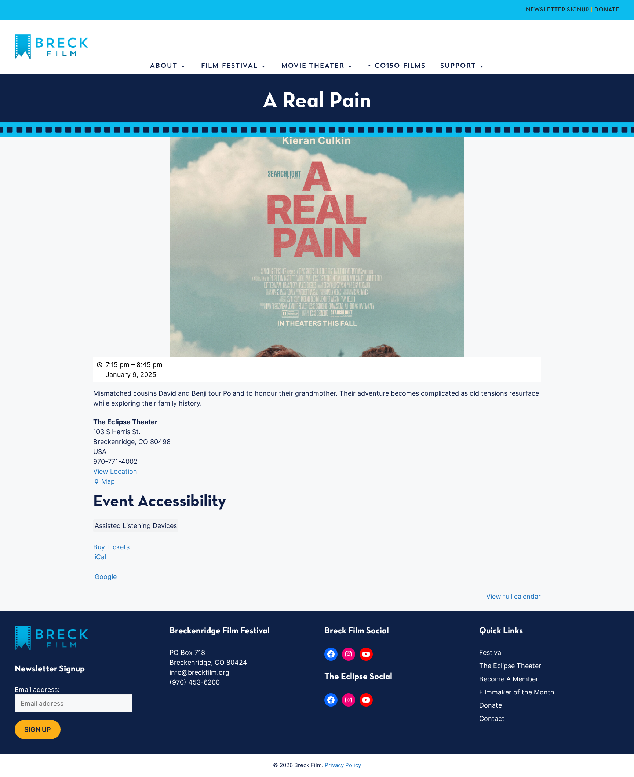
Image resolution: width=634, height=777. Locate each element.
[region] (95, 723)
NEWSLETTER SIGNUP (558, 10)
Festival (491, 652)
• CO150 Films (396, 66)
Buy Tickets (111, 547)
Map (104, 481)
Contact (491, 718)
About (163, 66)
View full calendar (513, 596)
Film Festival (229, 66)
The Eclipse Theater (510, 666)
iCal (100, 557)
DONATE (606, 10)
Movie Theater (312, 66)
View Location (115, 471)
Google (106, 576)
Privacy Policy (343, 765)
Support (458, 66)
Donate (490, 705)
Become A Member (508, 679)
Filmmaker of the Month (516, 692)
